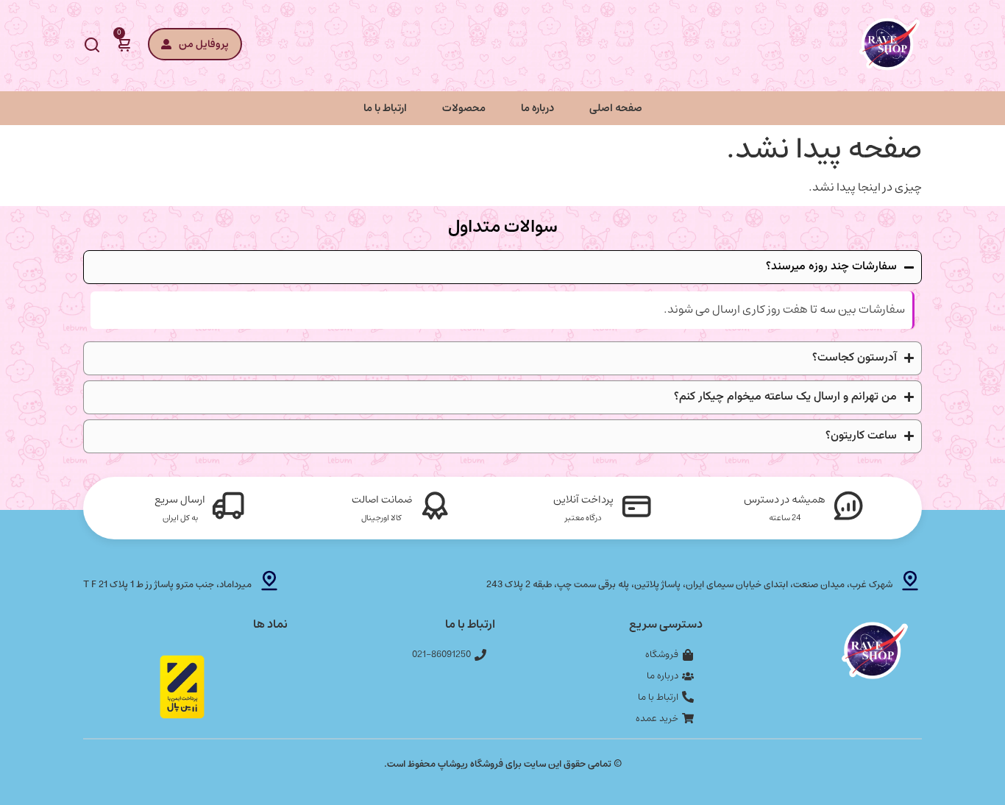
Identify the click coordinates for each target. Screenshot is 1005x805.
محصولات (464, 108)
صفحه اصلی (615, 108)
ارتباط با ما (385, 108)
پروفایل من (204, 44)
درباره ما (537, 108)
